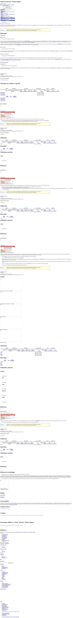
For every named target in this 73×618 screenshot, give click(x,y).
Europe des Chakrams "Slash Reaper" (35, 41)
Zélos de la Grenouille (14, 504)
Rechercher (2, 561)
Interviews (3, 578)
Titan (51, 57)
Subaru (18, 42)
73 (46, 259)
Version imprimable (4, 606)
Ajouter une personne (5, 586)
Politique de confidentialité (5, 613)
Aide (2, 582)
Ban (24, 261)
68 (47, 263)
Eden (61, 25)
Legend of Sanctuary (53, 91)
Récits (16, 515)
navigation (4, 5)
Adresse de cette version (5, 607)
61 (14, 48)
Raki (2, 259)
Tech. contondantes (4, 535)
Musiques (3, 575)
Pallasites (7, 14)
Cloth (10, 44)
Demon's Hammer (2, 92)
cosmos (20, 185)
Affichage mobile (4, 615)
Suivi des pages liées (5, 604)
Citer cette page (4, 610)
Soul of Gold (57, 91)
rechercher (7, 5)
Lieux (3, 577)
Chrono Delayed (2, 94)
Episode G (21, 91)
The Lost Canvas (30, 91)
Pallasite (35, 25)
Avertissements (4, 614)
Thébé (13, 4)
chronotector (32, 186)
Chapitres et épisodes (5, 573)
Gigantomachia (35, 91)
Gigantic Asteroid (57, 59)
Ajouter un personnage (5, 583)
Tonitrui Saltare (18, 44)
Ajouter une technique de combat (6, 584)
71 (14, 55)
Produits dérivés (4, 574)
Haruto (4, 316)
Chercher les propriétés (5, 609)
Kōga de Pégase (50, 25)
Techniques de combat (5, 534)
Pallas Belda (11, 57)
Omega (42, 91)
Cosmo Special (7, 96)
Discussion (3, 551)
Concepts (3, 576)
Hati (5, 261)
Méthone (21, 259)
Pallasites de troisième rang (5, 540)
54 (25, 259)
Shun (13, 303)
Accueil (3, 566)
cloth (24, 120)
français (3, 546)
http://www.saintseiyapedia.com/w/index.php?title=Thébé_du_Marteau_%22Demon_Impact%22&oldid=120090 (20, 532)
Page (2, 550)
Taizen (11, 96)
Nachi (27, 261)
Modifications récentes (5, 567)
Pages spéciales (4, 605)
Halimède (35, 259)
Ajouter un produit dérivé (5, 585)
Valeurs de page (4, 608)
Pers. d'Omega (4, 541)
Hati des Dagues (31, 57)
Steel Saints (5, 329)
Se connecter (3, 547)
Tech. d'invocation (4, 537)
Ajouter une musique (5, 587)
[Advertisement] (2, 595)
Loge (1, 353)
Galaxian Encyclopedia (14, 96)
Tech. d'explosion (4, 536)
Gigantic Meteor (2, 93)
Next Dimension (25, 91)
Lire (2, 556)
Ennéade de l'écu (27, 120)
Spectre (10, 504)
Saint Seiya (12, 91)
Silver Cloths (47, 120)
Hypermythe (3, 579)
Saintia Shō (48, 91)
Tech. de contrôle (4, 538)
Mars (65, 41)
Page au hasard (4, 568)
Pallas (26, 256)
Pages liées (3, 603)
